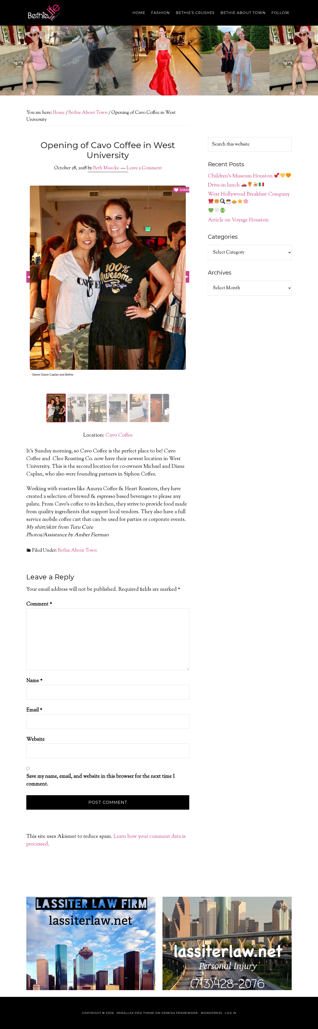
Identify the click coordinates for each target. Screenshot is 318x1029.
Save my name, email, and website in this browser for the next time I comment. (100, 780)
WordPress (211, 1013)
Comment (39, 604)
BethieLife (68, 13)
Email (34, 710)
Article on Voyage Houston (238, 220)
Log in (230, 1013)
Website (35, 739)
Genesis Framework (179, 1013)
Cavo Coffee (119, 435)
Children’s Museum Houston (241, 176)
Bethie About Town (77, 550)
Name (34, 681)
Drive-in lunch (224, 185)
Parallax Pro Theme (135, 1013)
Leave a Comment (144, 168)
